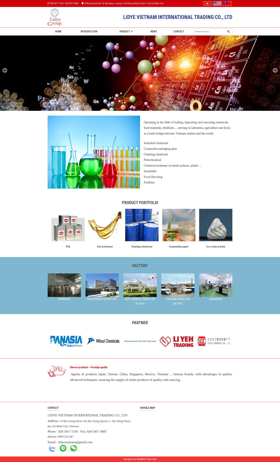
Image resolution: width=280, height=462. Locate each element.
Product (125, 31)
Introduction (89, 31)
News (154, 31)
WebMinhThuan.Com (147, 459)
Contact (178, 31)
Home (58, 31)
